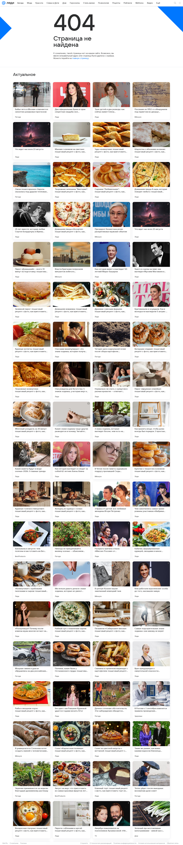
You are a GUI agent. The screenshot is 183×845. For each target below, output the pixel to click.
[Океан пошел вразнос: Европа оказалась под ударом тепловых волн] (31, 180)
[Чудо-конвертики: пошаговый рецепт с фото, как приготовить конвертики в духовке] (111, 141)
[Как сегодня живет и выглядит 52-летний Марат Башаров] (111, 260)
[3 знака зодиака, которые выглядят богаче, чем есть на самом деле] (111, 420)
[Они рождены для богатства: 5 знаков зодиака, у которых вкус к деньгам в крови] (71, 380)
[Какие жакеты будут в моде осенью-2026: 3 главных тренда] (31, 460)
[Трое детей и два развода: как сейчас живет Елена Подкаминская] (111, 101)
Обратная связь (173, 843)
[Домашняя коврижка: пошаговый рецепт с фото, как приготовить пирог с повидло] (71, 300)
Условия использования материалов (151, 843)
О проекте (84, 843)
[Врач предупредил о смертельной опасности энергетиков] (151, 660)
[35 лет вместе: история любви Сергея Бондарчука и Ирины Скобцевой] (31, 220)
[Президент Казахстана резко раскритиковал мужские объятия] (111, 220)
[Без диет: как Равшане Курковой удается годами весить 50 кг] (71, 700)
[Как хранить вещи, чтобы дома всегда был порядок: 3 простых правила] (151, 420)
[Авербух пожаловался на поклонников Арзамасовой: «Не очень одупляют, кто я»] (111, 820)
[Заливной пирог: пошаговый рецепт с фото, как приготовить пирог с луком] (31, 300)
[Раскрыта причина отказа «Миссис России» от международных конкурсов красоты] (111, 540)
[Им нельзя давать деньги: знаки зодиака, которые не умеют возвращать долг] (71, 580)
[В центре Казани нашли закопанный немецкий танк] (111, 580)
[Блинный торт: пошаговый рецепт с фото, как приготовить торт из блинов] (111, 780)
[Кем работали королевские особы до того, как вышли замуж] (151, 580)
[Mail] (3, 3)
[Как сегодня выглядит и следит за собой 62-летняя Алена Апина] (71, 460)
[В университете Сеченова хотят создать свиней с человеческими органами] (31, 740)
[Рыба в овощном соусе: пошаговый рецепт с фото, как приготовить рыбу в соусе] (31, 700)
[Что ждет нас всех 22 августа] (151, 220)
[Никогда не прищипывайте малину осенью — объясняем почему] (71, 540)
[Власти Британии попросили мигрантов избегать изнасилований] (71, 260)
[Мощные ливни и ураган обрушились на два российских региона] (31, 660)
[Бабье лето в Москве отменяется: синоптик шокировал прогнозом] (31, 101)
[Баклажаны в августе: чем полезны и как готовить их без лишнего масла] (31, 540)
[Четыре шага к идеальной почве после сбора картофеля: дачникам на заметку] (111, 340)
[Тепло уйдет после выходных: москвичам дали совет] (151, 780)
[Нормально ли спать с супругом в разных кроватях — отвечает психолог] (111, 380)
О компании (14, 843)
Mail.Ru (5, 843)
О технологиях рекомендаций (100, 843)
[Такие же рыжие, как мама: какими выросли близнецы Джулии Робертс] (151, 740)
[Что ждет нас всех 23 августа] (31, 141)
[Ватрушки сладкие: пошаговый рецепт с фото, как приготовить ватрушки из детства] (151, 340)
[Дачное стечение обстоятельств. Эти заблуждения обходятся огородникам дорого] (111, 700)
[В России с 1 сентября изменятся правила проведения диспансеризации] (151, 700)
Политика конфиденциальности (124, 843)
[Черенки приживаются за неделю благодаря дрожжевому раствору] (31, 780)
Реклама (23, 843)
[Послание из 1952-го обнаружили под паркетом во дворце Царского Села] (151, 101)
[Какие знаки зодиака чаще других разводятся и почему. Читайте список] (71, 420)
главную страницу (80, 58)
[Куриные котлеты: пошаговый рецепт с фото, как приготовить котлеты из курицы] (31, 340)
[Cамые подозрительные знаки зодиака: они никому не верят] (151, 620)
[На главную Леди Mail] (9, 3)
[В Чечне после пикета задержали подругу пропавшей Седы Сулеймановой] (111, 460)
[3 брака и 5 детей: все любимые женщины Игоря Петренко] (111, 500)
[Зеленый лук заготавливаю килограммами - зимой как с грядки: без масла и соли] (151, 820)
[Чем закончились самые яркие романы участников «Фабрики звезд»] (151, 500)
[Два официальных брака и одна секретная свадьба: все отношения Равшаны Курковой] (71, 101)
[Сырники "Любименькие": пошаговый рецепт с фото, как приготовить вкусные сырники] (111, 180)
